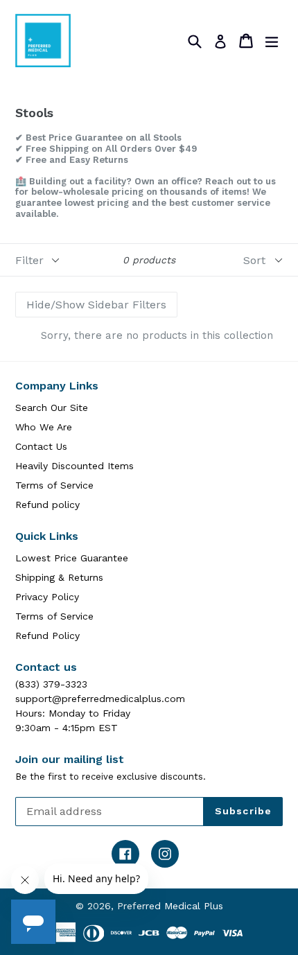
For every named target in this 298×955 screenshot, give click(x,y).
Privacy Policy (47, 596)
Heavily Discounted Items (74, 465)
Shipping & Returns (59, 577)
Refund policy (47, 504)
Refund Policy (47, 635)
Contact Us (41, 446)
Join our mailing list (69, 759)
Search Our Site (51, 407)
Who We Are (43, 426)
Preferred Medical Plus (170, 905)
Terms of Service (54, 485)
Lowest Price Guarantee (71, 557)
